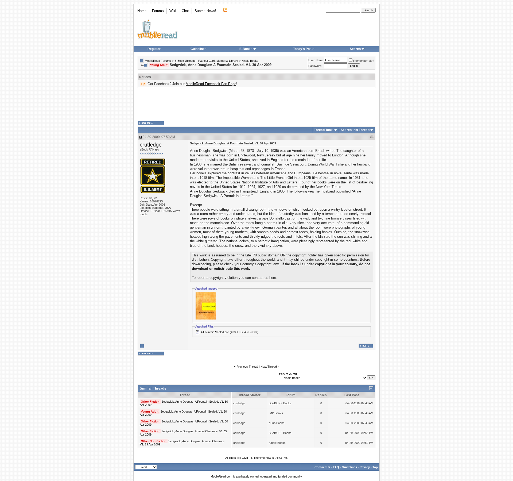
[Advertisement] (256, 105)
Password (314, 65)
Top (375, 467)
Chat (185, 11)
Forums (158, 11)
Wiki (172, 11)
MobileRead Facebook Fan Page (211, 84)
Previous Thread (247, 366)
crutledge (151, 145)
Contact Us (322, 467)
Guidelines (199, 49)
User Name (315, 60)
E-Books (245, 49)
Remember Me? (363, 60)
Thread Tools (323, 130)
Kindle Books (250, 60)
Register (154, 49)
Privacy (365, 467)
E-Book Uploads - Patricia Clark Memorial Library (206, 60)
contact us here (264, 278)
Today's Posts (303, 49)
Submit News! (205, 11)
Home (141, 11)
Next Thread (269, 366)
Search (355, 49)
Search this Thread (355, 130)
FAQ (336, 467)
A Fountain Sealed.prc (215, 332)
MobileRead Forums (158, 60)
